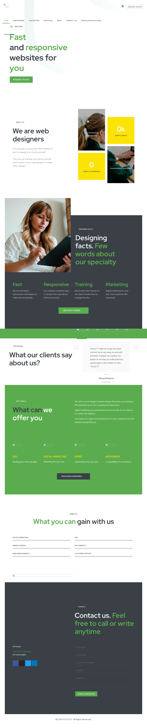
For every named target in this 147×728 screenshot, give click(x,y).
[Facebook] (15, 663)
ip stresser (5, 726)
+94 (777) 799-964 (22, 651)
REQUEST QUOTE (134, 7)
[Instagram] (22, 663)
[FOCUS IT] (6, 7)
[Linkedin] (34, 663)
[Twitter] (28, 663)
